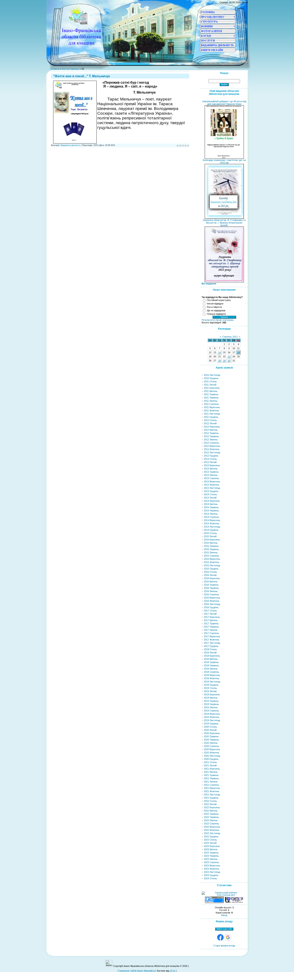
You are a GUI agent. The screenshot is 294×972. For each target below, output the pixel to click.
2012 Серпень (211, 442)
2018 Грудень (211, 684)
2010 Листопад (212, 375)
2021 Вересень (212, 788)
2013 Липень (211, 475)
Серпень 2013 (230, 336)
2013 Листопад (212, 488)
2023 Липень (211, 859)
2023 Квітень (211, 849)
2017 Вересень (212, 636)
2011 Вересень (212, 407)
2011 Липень (210, 401)
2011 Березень (212, 388)
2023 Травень (211, 852)
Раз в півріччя (214, 307)
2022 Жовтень (211, 830)
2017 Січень (210, 610)
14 (219, 352)
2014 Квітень (211, 504)
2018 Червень (211, 665)
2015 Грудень (211, 568)
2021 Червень (211, 778)
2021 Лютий (210, 765)
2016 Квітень (211, 581)
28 (219, 360)
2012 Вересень (212, 446)
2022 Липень (211, 820)
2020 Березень (212, 733)
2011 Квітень (210, 391)
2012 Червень (211, 436)
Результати (208, 320)
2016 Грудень (211, 607)
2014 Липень (211, 513)
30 (229, 360)
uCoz (172, 970)
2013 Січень (210, 459)
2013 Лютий (210, 462)
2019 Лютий (210, 691)
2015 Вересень (212, 559)
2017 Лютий (210, 614)
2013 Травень (211, 472)
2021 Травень (211, 775)
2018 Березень (212, 655)
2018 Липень (211, 668)
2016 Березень (212, 578)
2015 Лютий (210, 536)
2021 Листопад (212, 794)
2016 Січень (210, 572)
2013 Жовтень (211, 484)
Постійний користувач (219, 300)
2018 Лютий (210, 652)
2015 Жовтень (211, 562)
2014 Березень (212, 501)
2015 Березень (212, 539)
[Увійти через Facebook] (220, 937)
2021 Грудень (211, 797)
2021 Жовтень (211, 791)
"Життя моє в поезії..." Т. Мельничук (81, 76)
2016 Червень (211, 588)
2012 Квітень (211, 430)
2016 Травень (211, 584)
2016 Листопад (212, 604)
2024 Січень (210, 878)
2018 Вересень (212, 675)
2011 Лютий (210, 384)
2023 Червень (211, 856)
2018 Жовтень (211, 678)
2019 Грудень (211, 723)
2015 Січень (210, 533)
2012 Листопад (212, 452)
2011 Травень (211, 394)
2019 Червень (211, 704)
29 (224, 360)
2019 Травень (211, 701)
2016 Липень (211, 591)
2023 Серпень (211, 862)
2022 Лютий (210, 804)
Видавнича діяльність (70, 145)
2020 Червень (211, 739)
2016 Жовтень (211, 601)
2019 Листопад (212, 720)
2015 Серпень (211, 555)
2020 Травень (211, 736)
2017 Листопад (212, 643)
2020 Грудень (211, 759)
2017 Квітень (211, 620)
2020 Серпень (211, 746)
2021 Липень (211, 781)
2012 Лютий (210, 423)
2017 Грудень (211, 646)
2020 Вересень (212, 749)
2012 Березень (212, 426)
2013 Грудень (211, 491)
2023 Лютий (210, 843)
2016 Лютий (210, 575)
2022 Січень (210, 801)
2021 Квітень (211, 772)
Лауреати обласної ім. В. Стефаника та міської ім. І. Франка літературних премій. (224, 223)
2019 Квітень (211, 697)
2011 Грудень (211, 417)
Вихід (224, 915)
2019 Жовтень (211, 717)
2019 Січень (210, 688)
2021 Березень (212, 768)
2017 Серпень (211, 633)
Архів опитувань (225, 320)
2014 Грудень (211, 530)
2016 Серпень (211, 594)
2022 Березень (212, 807)
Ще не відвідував (216, 310)
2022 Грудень (211, 836)
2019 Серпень (211, 710)
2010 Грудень (211, 378)
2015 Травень (211, 546)
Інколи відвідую (215, 303)
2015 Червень (211, 549)
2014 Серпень (211, 517)
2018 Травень (211, 662)
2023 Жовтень (211, 868)
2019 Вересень (212, 714)
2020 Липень (211, 743)
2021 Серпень (211, 785)
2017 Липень (211, 630)
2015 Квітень (211, 543)
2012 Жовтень (211, 449)
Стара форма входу (224, 945)
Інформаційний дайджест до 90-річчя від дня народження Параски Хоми (224, 102)
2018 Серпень (211, 672)
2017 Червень (211, 626)
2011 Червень (211, 397)
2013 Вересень (212, 481)
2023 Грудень (211, 875)
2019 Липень (211, 707)
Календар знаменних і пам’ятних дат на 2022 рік (224, 161)
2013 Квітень (211, 468)
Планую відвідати (216, 314)
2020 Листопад (212, 755)
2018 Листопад (212, 681)
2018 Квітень (211, 659)
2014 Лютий (210, 497)
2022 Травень (211, 814)
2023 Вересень (212, 865)
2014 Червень (211, 510)
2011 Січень (210, 381)
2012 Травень (211, 433)
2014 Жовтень (211, 523)
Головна (54, 69)
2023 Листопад (212, 872)
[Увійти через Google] (227, 937)
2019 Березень (212, 694)
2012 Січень (210, 420)
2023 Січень (210, 839)
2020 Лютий (210, 730)
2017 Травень (211, 623)
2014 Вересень (212, 520)
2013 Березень (212, 465)
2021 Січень (210, 762)
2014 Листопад (212, 526)
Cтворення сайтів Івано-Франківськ (137, 970)
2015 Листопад (212, 565)
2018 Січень (210, 649)
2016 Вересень (212, 597)
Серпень (74, 69)
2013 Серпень (211, 478)
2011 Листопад (212, 413)
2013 (64, 69)
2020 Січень (210, 726)
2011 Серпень (211, 404)
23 (229, 356)
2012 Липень (211, 439)
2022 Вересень (212, 826)
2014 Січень (210, 494)
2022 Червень (211, 817)
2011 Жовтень (211, 410)
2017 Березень (212, 617)
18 (238, 352)
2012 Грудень (211, 455)
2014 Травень (211, 507)
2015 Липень (211, 552)
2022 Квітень (211, 810)
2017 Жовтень (211, 639)
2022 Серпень (211, 823)
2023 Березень (212, 846)
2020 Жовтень (211, 752)
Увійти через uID (224, 929)
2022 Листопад (212, 833)
